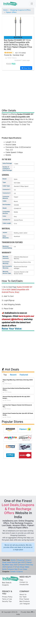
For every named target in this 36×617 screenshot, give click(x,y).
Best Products (24, 601)
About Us (22, 594)
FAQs (21, 580)
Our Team (22, 597)
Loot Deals (23, 569)
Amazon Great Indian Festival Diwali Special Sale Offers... (16, 389)
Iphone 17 (11, 567)
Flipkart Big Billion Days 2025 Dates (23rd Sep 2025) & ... (18, 380)
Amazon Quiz (13, 569)
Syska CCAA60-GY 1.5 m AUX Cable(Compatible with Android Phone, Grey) (17, 289)
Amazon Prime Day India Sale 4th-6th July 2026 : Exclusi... (16, 397)
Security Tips (7, 601)
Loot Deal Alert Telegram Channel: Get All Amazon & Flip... (17, 405)
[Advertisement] (18, 90)
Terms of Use (7, 599)
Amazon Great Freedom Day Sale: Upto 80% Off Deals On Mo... (18, 414)
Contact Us (23, 582)
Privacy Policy (7, 597)
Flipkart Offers (11, 12)
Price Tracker (24, 599)
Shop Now (27, 68)
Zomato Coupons (16, 571)
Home (5, 10)
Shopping (20, 560)
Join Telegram (24, 604)
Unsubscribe (24, 584)
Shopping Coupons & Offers (20, 10)
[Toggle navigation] (31, 4)
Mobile (13, 560)
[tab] (5, 375)
